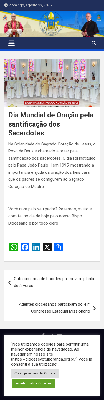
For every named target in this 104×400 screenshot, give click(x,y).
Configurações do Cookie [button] (34, 373)
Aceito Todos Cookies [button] (34, 383)
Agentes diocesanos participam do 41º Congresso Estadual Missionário (54, 308)
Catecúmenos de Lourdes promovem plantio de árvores (55, 282)
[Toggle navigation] (11, 43)
